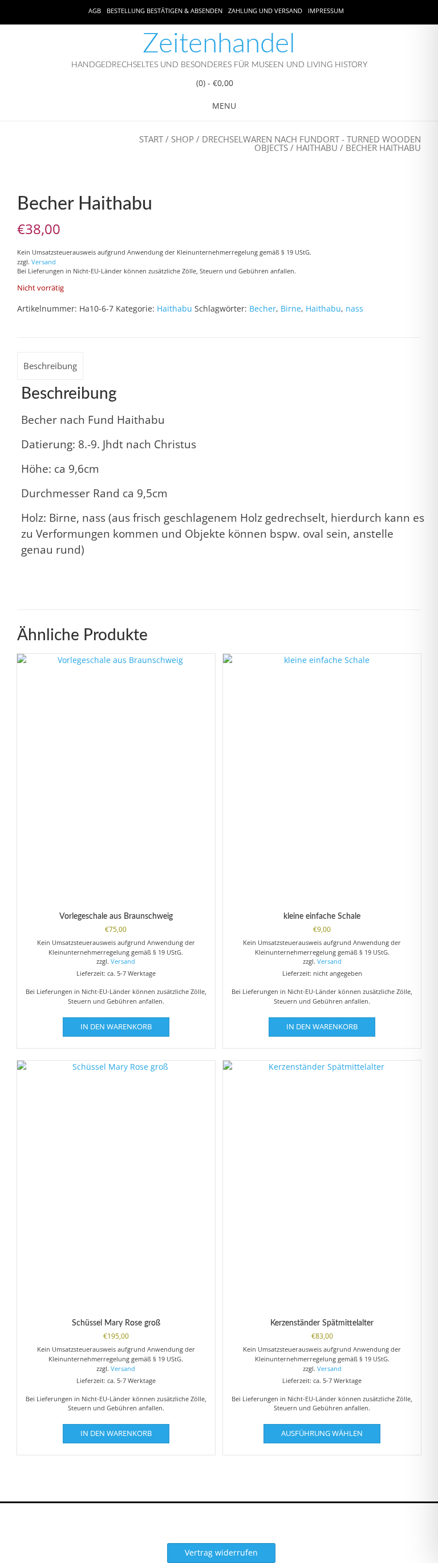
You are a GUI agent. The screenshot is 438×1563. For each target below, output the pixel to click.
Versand (43, 261)
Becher (262, 308)
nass (354, 308)
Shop (182, 139)
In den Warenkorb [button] (116, 1026)
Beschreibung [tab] (50, 365)
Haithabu (317, 147)
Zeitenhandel (219, 44)
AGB (94, 10)
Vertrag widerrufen (221, 1552)
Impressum (326, 10)
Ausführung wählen (322, 1433)
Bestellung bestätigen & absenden (164, 10)
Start (151, 139)
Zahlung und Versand (265, 10)
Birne (291, 308)
